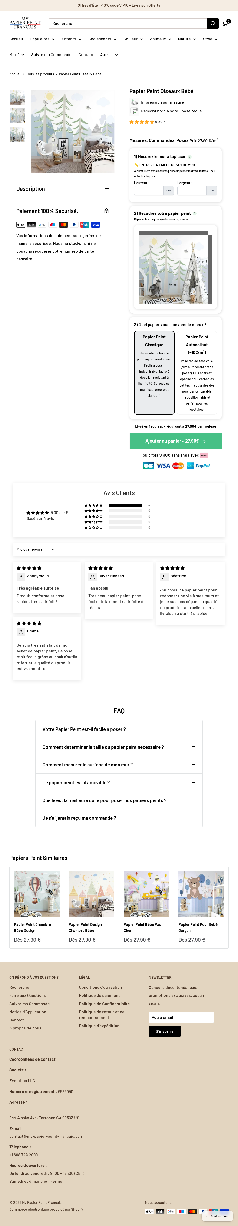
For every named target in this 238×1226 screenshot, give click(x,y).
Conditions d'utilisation (100, 987)
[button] (142, 121)
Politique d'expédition (99, 1025)
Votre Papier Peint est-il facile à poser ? (84, 729)
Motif (14, 54)
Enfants (69, 38)
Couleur (130, 38)
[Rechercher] (213, 23)
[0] (225, 23)
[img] (29, 568)
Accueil (16, 38)
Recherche (19, 987)
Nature (184, 38)
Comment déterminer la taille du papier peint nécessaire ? (103, 747)
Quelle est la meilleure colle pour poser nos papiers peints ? (105, 800)
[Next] (229, 908)
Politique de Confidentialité (104, 1003)
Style (207, 38)
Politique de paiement (99, 995)
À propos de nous (25, 1027)
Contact (86, 54)
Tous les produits (40, 74)
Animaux (158, 38)
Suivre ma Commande (51, 54)
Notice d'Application (27, 1011)
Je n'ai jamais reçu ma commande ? (79, 818)
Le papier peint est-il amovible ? (76, 782)
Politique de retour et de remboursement (102, 1014)
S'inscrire (165, 1031)
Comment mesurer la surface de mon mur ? (88, 764)
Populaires (40, 38)
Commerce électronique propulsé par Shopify (46, 1209)
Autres (106, 54)
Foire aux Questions (27, 995)
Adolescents (99, 38)
